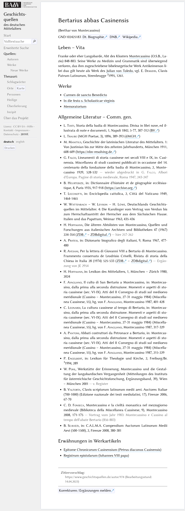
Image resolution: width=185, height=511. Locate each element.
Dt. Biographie (93, 37)
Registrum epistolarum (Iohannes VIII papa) (96, 455)
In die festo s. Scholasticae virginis (89, 101)
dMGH (131, 136)
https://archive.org (119, 188)
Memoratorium (75, 106)
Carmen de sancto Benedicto (85, 95)
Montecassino (139, 56)
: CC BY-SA (14, 126)
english (20, 141)
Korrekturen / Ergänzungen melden (85, 490)
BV (153, 130)
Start (7, 35)
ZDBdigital (98, 234)
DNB (113, 37)
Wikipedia (130, 37)
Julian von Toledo (119, 71)
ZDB (80, 234)
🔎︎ (34, 41)
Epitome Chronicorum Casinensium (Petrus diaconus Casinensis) (112, 450)
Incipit (11, 112)
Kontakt (8, 130)
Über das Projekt (16, 118)
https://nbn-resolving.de (94, 152)
